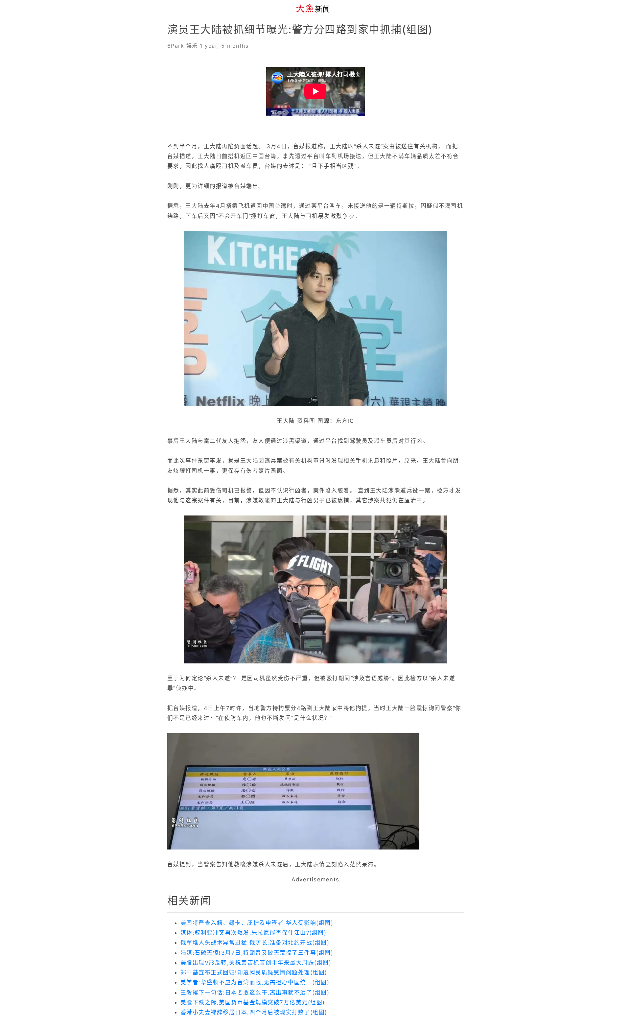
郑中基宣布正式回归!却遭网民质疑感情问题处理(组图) (253, 972)
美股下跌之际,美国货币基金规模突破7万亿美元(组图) (252, 1002)
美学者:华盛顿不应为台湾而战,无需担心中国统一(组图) (254, 982)
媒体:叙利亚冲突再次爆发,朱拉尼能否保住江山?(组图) (253, 932)
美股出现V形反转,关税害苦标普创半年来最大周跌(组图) (255, 962)
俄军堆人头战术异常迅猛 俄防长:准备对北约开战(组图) (254, 942)
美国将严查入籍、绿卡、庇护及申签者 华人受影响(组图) (256, 923)
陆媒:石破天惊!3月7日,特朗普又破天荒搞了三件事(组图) (256, 952)
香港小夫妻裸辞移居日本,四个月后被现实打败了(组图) (253, 1012)
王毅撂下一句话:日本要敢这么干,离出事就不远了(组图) (254, 992)
